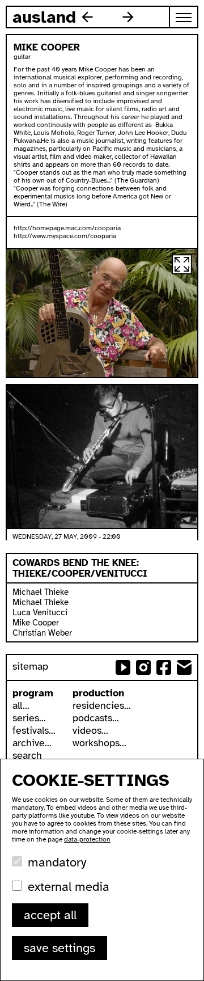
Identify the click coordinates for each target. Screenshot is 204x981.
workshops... (99, 743)
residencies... (102, 705)
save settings (59, 947)
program (32, 693)
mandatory (57, 862)
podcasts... (96, 718)
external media (68, 886)
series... (29, 718)
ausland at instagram (143, 667)
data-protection (87, 839)
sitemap (30, 666)
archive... (32, 743)
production (98, 693)
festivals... (34, 730)
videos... (90, 730)
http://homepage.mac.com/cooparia (67, 228)
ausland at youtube (123, 667)
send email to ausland (184, 667)
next (128, 17)
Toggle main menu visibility (184, 17)
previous (87, 17)
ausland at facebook (163, 667)
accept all (50, 915)
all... (20, 705)
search (27, 755)
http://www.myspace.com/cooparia (65, 236)
